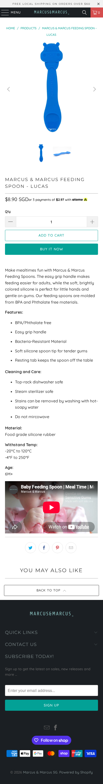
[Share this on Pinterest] (57, 547)
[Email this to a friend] (71, 547)
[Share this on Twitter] (30, 547)
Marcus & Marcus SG (40, 772)
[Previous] (9, 89)
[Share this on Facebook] (44, 547)
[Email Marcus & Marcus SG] (46, 728)
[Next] (94, 89)
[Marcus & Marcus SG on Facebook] (56, 728)
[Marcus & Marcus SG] (51, 13)
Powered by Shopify (76, 772)
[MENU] (2, 13)
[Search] (84, 13)
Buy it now (51, 249)
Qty (8, 211)
